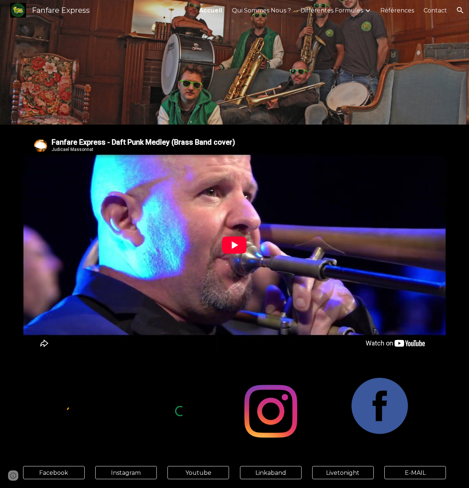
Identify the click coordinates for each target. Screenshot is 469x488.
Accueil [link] (210, 10)
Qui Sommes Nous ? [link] (261, 10)
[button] (460, 10)
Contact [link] (435, 10)
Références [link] (397, 10)
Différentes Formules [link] (331, 10)
